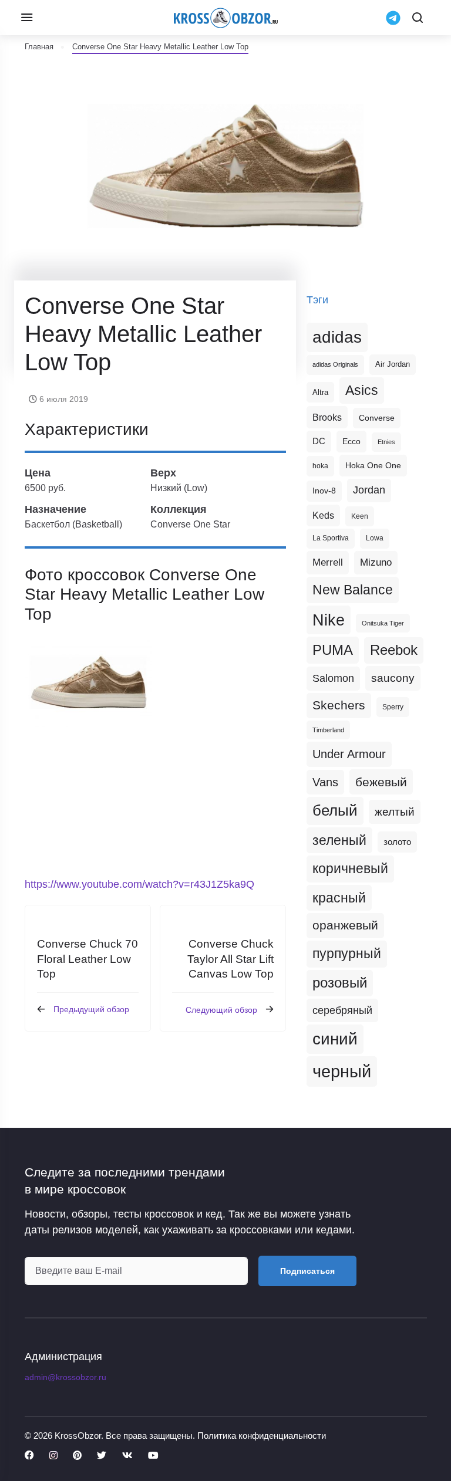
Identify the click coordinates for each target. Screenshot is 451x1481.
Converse (377, 418)
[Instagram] (53, 1455)
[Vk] (127, 1455)
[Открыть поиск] (417, 17)
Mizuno (376, 562)
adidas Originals (335, 364)
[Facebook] (29, 1455)
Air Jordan (392, 364)
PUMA (332, 650)
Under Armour (349, 754)
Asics (361, 390)
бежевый (381, 782)
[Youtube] (153, 1455)
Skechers (338, 705)
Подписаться (307, 1271)
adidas (337, 337)
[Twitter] (101, 1455)
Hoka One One (373, 465)
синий (335, 1039)
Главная (39, 46)
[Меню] (26, 17)
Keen (359, 516)
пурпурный (346, 953)
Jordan (369, 490)
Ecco (351, 441)
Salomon (333, 678)
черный (341, 1071)
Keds (323, 515)
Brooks (327, 417)
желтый (395, 812)
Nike (328, 620)
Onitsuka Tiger (383, 623)
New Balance (352, 589)
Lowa (374, 538)
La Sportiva (330, 538)
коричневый (350, 868)
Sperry (392, 707)
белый (335, 810)
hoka (320, 466)
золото (397, 842)
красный (339, 897)
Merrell (327, 562)
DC (318, 441)
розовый (339, 982)
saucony (393, 678)
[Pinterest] (77, 1455)
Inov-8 (324, 490)
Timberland (328, 729)
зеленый (339, 840)
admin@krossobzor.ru (65, 1377)
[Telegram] (393, 17)
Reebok (394, 650)
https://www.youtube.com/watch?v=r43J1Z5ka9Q (139, 884)
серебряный (342, 1010)
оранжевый (345, 925)
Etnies (386, 441)
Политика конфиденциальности (261, 1436)
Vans (325, 782)
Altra (320, 392)
